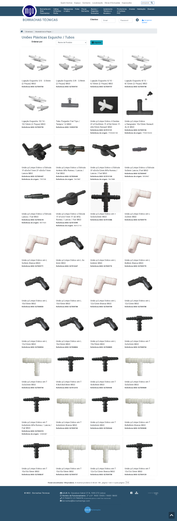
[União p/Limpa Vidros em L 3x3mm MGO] (140, 197)
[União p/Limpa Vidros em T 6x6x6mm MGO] (105, 405)
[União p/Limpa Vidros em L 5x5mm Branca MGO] (37, 243)
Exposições (127, 3)
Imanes (132, 9)
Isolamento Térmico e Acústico (108, 11)
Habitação (141, 9)
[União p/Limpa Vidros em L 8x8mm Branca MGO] (140, 243)
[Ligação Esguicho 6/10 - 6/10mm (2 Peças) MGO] (105, 64)
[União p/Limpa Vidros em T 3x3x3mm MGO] (140, 324)
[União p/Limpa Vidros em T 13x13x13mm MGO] (140, 452)
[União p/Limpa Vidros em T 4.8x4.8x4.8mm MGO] (71, 365)
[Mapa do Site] (136, 493)
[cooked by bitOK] (153, 493)
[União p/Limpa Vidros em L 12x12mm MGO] (140, 284)
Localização (98, 3)
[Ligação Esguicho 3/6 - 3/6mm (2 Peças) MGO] (37, 64)
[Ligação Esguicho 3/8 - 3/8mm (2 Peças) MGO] (71, 64)
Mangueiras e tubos (68, 10)
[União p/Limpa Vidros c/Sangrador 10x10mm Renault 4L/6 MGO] (140, 104)
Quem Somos (67, 3)
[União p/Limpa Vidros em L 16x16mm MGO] (71, 324)
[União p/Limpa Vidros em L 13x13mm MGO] (37, 324)
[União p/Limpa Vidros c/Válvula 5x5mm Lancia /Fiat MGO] (140, 151)
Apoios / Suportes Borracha (94, 11)
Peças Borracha (85, 10)
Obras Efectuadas (113, 3)
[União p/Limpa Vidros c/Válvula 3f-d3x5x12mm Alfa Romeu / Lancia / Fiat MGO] (105, 151)
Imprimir (97, 42)
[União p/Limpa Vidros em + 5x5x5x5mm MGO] (105, 197)
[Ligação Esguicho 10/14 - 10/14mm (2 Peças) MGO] (37, 104)
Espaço (77, 3)
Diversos (151, 9)
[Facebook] (132, 493)
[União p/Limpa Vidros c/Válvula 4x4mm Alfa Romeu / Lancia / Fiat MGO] (71, 151)
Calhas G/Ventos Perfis (57, 11)
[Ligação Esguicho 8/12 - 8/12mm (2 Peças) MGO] (140, 64)
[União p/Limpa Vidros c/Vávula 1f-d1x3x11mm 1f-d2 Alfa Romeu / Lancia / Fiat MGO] (71, 197)
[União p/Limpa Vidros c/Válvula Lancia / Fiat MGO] (37, 197)
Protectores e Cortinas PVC (122, 11)
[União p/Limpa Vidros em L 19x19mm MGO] (105, 324)
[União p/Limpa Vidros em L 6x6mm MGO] (105, 243)
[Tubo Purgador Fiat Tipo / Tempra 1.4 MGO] (71, 104)
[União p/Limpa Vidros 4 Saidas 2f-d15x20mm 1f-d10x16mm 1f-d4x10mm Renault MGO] (105, 104)
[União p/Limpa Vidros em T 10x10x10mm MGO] (37, 452)
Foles (77, 9)
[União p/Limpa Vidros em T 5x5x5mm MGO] (140, 365)
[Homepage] (22, 31)
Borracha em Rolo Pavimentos (45, 11)
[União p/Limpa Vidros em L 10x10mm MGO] (37, 284)
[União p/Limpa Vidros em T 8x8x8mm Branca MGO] (140, 405)
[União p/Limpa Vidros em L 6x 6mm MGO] (71, 243)
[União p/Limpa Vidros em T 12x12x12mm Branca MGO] (105, 452)
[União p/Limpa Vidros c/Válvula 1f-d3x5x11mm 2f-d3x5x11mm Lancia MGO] (37, 151)
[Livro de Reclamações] (92, 510)
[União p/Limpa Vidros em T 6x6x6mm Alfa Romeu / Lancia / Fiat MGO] (37, 405)
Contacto (86, 3)
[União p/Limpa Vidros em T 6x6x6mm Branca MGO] (71, 405)
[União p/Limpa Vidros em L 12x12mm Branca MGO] (105, 284)
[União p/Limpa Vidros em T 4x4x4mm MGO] (105, 365)
